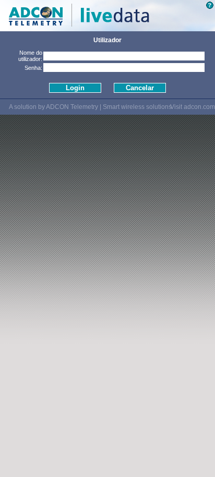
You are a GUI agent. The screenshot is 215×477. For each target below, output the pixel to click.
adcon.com (199, 107)
